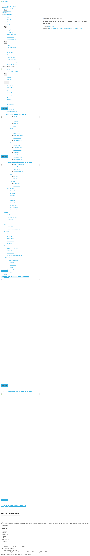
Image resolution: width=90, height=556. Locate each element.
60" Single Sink (52, 28)
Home (4, 6)
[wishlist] (44, 30)
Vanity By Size (10, 9)
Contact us (6, 539)
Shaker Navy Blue (7, 14)
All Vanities (59, 28)
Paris (8, 17)
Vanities (5, 9)
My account (6, 541)
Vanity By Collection (12, 6)
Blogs (4, 536)
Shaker (67, 28)
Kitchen (5, 531)
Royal (4, 12)
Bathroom (5, 7)
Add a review (51, 26)
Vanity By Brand (7, 11)
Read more (4, 108)
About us (5, 534)
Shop (4, 537)
